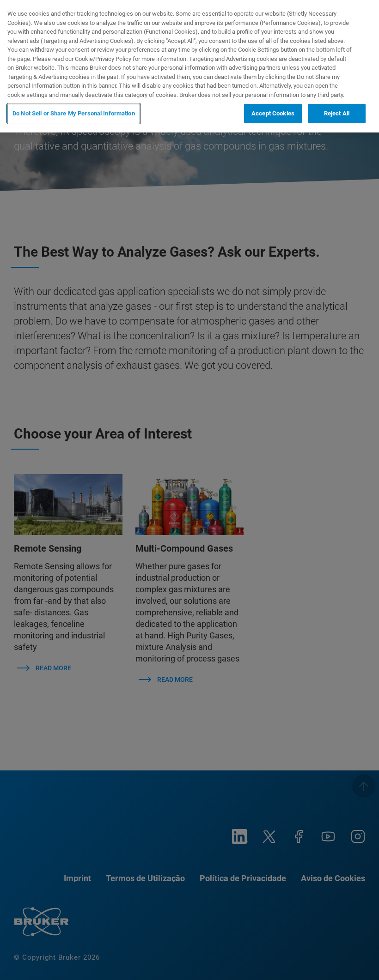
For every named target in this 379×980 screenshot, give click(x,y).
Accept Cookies (272, 113)
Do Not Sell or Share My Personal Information (73, 113)
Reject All (336, 113)
